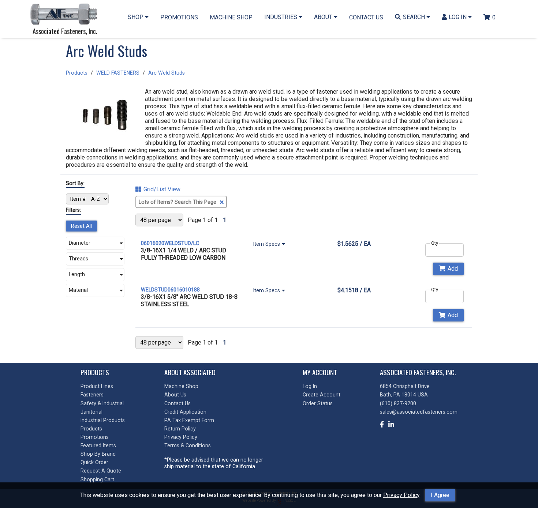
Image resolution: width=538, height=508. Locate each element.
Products (76, 73)
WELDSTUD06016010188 (170, 290)
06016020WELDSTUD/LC (170, 243)
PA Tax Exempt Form (189, 420)
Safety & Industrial (102, 403)
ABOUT (324, 17)
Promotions (95, 437)
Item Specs (266, 244)
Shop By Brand (98, 454)
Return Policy (180, 429)
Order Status (318, 403)
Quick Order (94, 462)
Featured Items (98, 445)
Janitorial (91, 412)
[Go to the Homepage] (65, 15)
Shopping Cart (97, 479)
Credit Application (185, 412)
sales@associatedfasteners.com (418, 412)
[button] (95, 243)
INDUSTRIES (281, 17)
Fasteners (92, 395)
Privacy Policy (401, 495)
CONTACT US (366, 17)
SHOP (136, 17)
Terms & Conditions (187, 445)
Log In (310, 386)
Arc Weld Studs (166, 73)
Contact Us (177, 403)
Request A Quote (101, 471)
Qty (434, 243)
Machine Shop (181, 386)
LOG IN (458, 17)
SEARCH (414, 17)
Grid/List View (161, 189)
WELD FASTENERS (117, 73)
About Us (175, 395)
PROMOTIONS (179, 17)
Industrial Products (103, 420)
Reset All (81, 226)
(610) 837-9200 (398, 403)
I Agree (440, 495)
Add (453, 268)
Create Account (321, 395)
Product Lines (97, 386)
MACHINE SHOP (231, 17)
